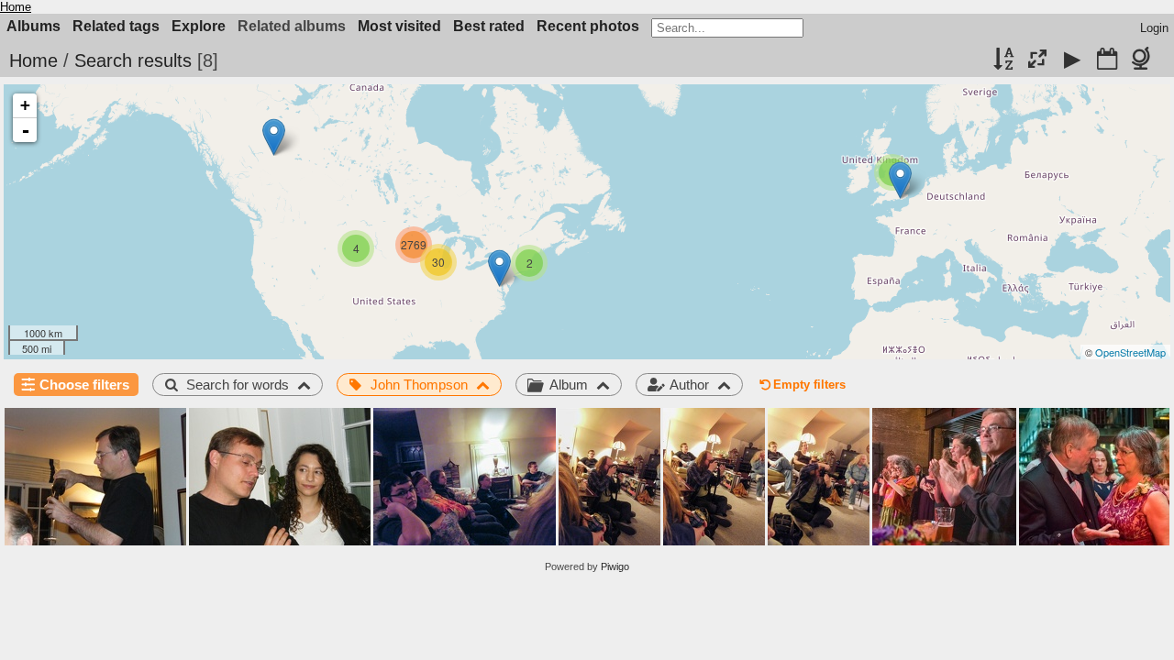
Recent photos (588, 26)
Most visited (399, 26)
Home (15, 7)
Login (1154, 28)
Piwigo (615, 566)
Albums (33, 26)
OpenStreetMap (1130, 352)
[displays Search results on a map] (1144, 60)
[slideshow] (1072, 60)
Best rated (489, 26)
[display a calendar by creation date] (1107, 60)
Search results (133, 60)
